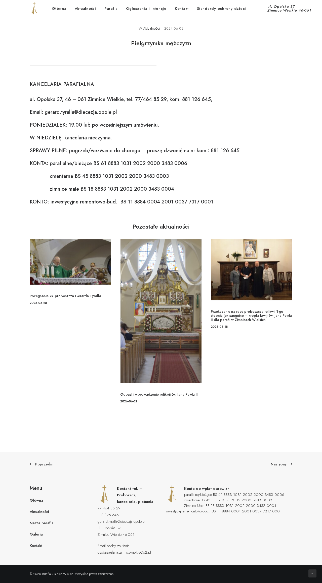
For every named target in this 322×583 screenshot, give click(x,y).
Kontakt (182, 8)
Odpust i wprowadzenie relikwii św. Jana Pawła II (159, 394)
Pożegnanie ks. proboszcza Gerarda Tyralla (65, 295)
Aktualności (85, 8)
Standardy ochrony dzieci (221, 8)
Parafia (111, 8)
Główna (59, 8)
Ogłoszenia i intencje (146, 8)
